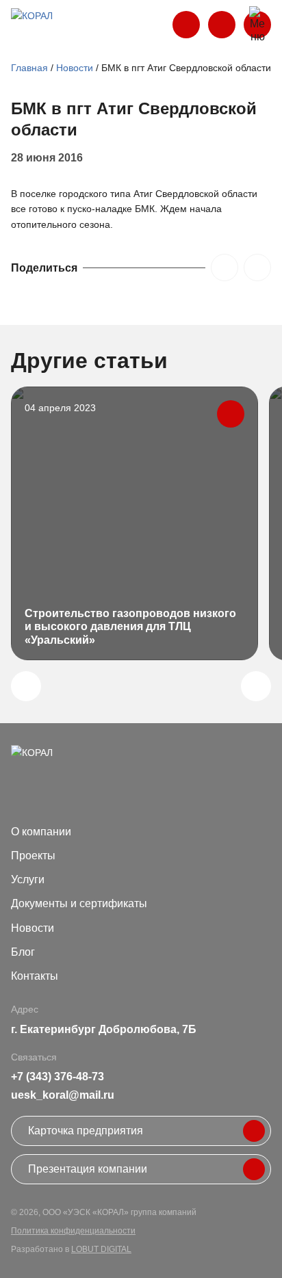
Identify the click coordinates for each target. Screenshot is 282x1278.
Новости (74, 67)
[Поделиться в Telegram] (257, 267)
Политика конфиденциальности (73, 1231)
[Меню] (257, 24)
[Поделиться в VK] (224, 267)
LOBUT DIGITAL (101, 1249)
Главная (29, 67)
